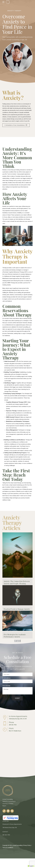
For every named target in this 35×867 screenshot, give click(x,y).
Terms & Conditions (7, 847)
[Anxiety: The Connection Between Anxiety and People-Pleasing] (17, 577)
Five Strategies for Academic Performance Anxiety (15, 635)
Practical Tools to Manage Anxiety (17, 609)
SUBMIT (17, 698)
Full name (5, 671)
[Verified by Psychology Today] (10, 817)
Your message (6, 685)
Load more (17, 641)
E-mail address (6, 678)
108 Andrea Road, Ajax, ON (9, 827)
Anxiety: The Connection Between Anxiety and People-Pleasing (17, 582)
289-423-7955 (6, 835)
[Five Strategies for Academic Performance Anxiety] (17, 630)
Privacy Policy (27, 845)
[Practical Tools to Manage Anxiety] (17, 605)
